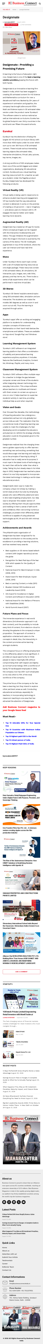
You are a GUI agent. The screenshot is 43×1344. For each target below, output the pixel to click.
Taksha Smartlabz (22, 1042)
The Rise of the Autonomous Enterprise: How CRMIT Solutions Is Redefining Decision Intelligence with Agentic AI (20, 863)
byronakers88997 (10, 22)
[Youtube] (24, 1202)
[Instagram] (9, 1202)
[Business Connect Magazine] (22, 3)
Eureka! (7, 131)
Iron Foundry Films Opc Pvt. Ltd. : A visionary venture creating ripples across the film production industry (19, 830)
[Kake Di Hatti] (8, 1034)
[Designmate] (21, 54)
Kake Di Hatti (20, 1031)
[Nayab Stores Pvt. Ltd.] (8, 1054)
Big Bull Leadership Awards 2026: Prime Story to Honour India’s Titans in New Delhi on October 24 (21, 1105)
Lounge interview (11, 24)
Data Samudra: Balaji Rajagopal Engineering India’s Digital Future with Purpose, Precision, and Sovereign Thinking (21, 797)
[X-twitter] (19, 1202)
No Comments (26, 24)
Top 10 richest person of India (18, 740)
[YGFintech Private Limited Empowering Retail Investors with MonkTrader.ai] (21, 998)
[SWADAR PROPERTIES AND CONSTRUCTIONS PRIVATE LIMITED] (21, 879)
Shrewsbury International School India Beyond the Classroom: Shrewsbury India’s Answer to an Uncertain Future (21, 925)
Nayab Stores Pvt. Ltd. (23, 1052)
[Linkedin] (14, 1202)
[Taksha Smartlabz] (8, 1044)
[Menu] (3, 3)
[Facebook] (4, 1202)
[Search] (39, 3)
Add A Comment (21, 972)
